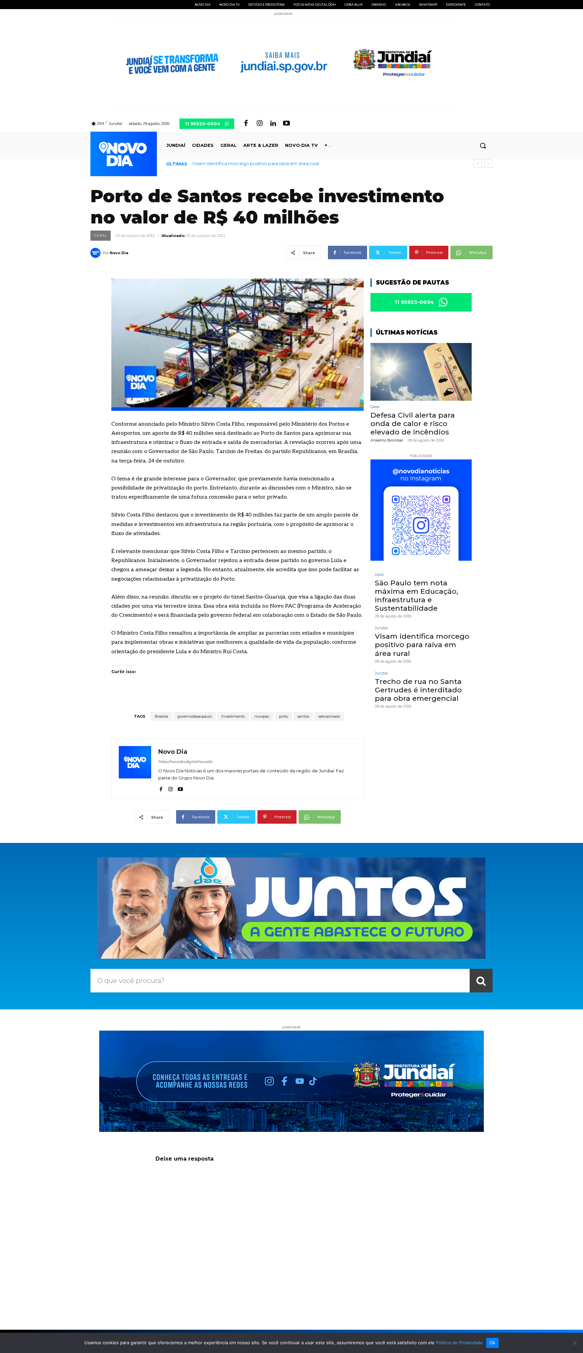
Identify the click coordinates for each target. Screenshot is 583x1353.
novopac (262, 716)
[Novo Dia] (96, 253)
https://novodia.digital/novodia (185, 761)
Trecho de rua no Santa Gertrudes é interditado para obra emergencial (270, 163)
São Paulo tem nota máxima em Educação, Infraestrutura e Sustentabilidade (416, 596)
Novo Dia (119, 252)
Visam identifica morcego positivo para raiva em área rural (422, 644)
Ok (493, 1342)
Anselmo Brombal (386, 440)
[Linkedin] (273, 123)
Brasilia (161, 716)
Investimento (233, 716)
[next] (488, 163)
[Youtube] (286, 123)
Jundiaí (381, 628)
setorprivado (329, 716)
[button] (483, 145)
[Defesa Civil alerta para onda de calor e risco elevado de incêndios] (421, 372)
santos (303, 716)
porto (283, 716)
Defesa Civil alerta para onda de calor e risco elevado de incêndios (412, 423)
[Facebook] (246, 123)
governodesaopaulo (194, 716)
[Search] (481, 980)
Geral (100, 235)
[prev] (477, 163)
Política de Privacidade (459, 1342)
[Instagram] (259, 123)
